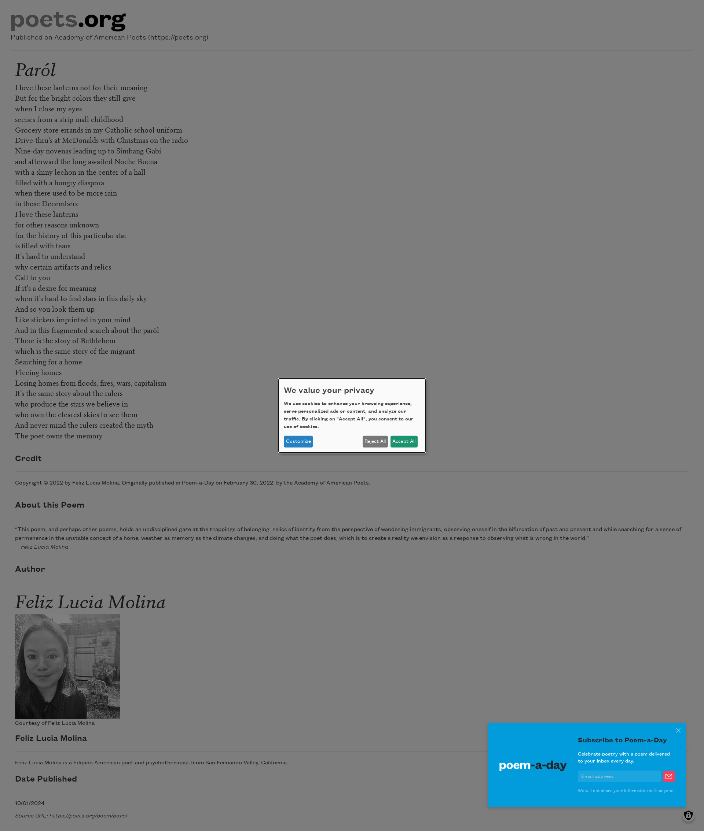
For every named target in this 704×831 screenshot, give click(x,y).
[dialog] (352, 415)
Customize (298, 441)
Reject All (375, 441)
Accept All (403, 441)
